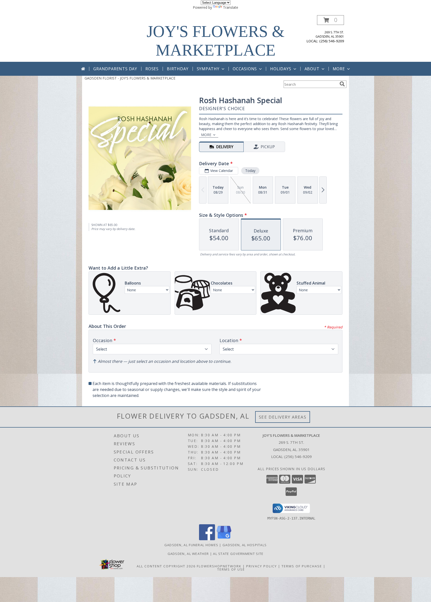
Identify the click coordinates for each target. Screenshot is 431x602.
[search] (342, 84)
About (312, 69)
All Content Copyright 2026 (166, 566)
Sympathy (208, 69)
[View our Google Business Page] (224, 538)
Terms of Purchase (302, 566)
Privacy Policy (261, 566)
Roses (152, 69)
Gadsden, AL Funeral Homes (191, 545)
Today (250, 170)
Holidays (280, 69)
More (339, 69)
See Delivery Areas (283, 417)
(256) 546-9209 (331, 41)
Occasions (245, 69)
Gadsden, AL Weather (188, 553)
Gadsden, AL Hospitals (244, 545)
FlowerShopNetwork (219, 566)
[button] (330, 20)
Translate (230, 7)
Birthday (177, 69)
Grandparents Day (115, 69)
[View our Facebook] (207, 538)
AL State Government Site (238, 553)
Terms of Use (231, 569)
